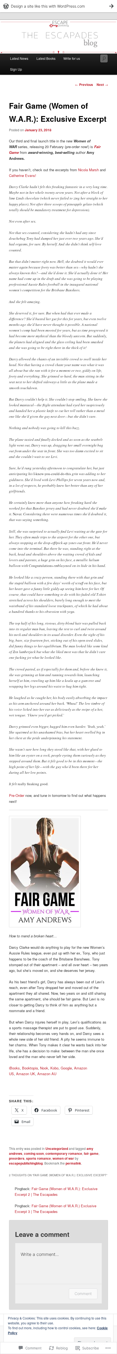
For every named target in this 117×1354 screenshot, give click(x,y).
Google (66, 1068)
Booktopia (30, 1068)
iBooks (14, 1068)
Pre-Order (16, 795)
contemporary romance (63, 1153)
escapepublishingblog (26, 1163)
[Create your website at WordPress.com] (58, 6)
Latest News (19, 58)
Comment (83, 1293)
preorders (16, 1158)
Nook (44, 1068)
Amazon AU (46, 1073)
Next (102, 84)
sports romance (38, 1158)
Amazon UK (25, 1073)
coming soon (34, 1153)
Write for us (71, 58)
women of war (63, 1158)
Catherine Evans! (22, 175)
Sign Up (16, 69)
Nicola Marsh (88, 169)
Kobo (54, 1068)
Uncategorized (56, 1148)
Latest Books (46, 58)
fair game (91, 1153)
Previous (84, 84)
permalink (73, 1163)
